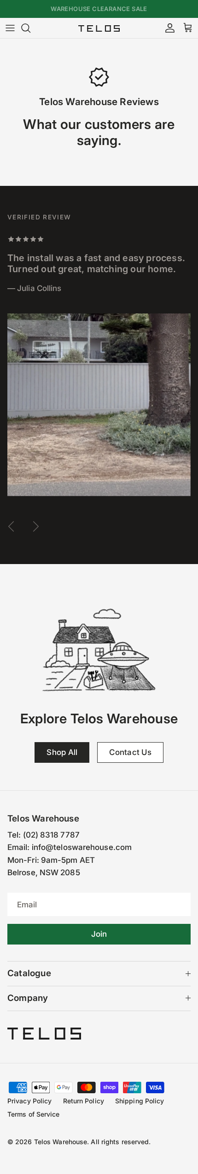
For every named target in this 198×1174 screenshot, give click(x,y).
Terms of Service (33, 1114)
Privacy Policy (29, 1101)
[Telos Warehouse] (99, 28)
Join (99, 934)
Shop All (62, 752)
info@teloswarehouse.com (82, 847)
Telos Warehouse (60, 1142)
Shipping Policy (139, 1101)
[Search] (30, 28)
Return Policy (83, 1101)
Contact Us (130, 752)
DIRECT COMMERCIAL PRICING (99, 12)
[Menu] (10, 28)
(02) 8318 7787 (51, 834)
